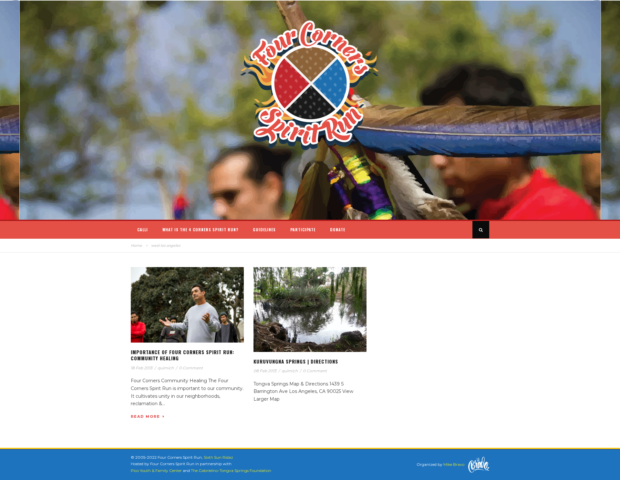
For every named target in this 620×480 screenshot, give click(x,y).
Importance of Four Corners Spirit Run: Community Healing (182, 355)
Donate (337, 229)
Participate (302, 229)
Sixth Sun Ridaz (218, 457)
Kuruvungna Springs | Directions (295, 361)
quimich (166, 367)
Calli (142, 229)
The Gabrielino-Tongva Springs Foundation (231, 470)
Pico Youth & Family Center (156, 470)
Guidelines (264, 229)
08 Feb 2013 (264, 370)
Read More (145, 416)
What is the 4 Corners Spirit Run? (200, 229)
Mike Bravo (453, 464)
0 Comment (191, 367)
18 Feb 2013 (141, 367)
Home (136, 245)
